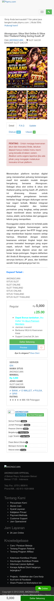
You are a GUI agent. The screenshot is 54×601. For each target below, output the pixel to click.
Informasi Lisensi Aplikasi (22, 563)
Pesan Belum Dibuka (17, 442)
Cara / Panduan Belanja (21, 545)
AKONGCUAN (16, 39)
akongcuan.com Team (17, 594)
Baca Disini (34, 353)
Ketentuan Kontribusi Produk (23, 557)
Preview (23, 347)
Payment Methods (18, 515)
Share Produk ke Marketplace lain (26, 582)
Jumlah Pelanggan (19, 424)
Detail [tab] (11, 125)
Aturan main (15, 505)
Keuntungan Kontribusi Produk (24, 560)
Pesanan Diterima (18, 428)
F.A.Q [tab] (21, 125)
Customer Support (18, 518)
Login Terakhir (18, 436)
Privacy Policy (36, 594)
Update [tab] (32, 125)
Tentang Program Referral (22, 548)
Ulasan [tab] (30, 131)
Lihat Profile (20, 415)
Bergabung (18, 432)
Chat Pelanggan (36, 415)
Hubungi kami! (11, 25)
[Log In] (49, 11)
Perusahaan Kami (18, 502)
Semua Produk (17, 421)
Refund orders (16, 449)
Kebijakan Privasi (18, 512)
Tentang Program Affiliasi (22, 551)
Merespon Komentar (17, 446)
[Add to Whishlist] (41, 347)
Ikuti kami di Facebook (20, 579)
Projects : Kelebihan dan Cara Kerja (26, 576)
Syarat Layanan (17, 508)
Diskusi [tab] (14, 131)
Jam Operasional (18, 521)
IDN (11, 365)
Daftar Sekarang (27, 341)
